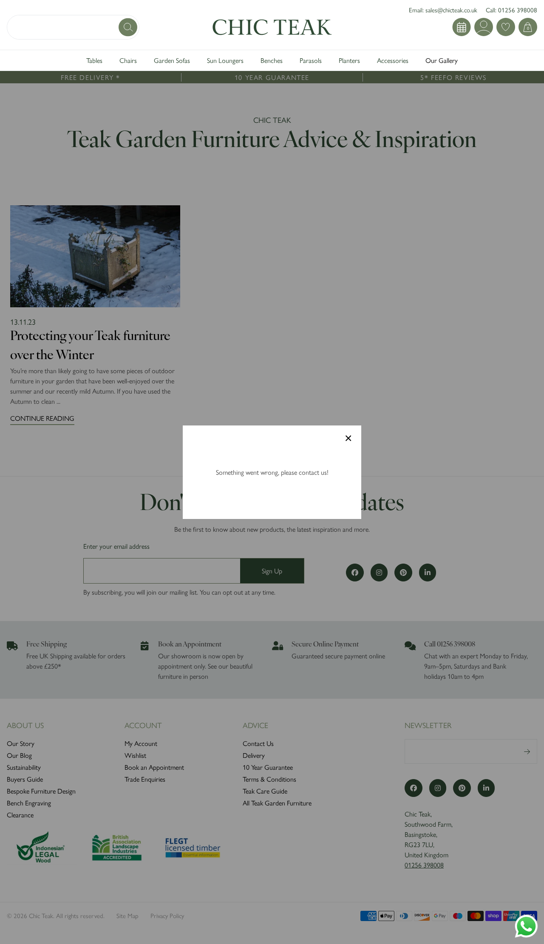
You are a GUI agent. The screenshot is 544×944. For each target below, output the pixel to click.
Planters (349, 60)
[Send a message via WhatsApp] (526, 926)
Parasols (311, 60)
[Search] (129, 27)
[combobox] (73, 27)
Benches (272, 60)
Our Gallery (441, 60)
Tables (94, 60)
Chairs (128, 60)
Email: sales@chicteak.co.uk (443, 9)
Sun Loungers (225, 60)
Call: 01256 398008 (511, 9)
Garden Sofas (172, 60)
